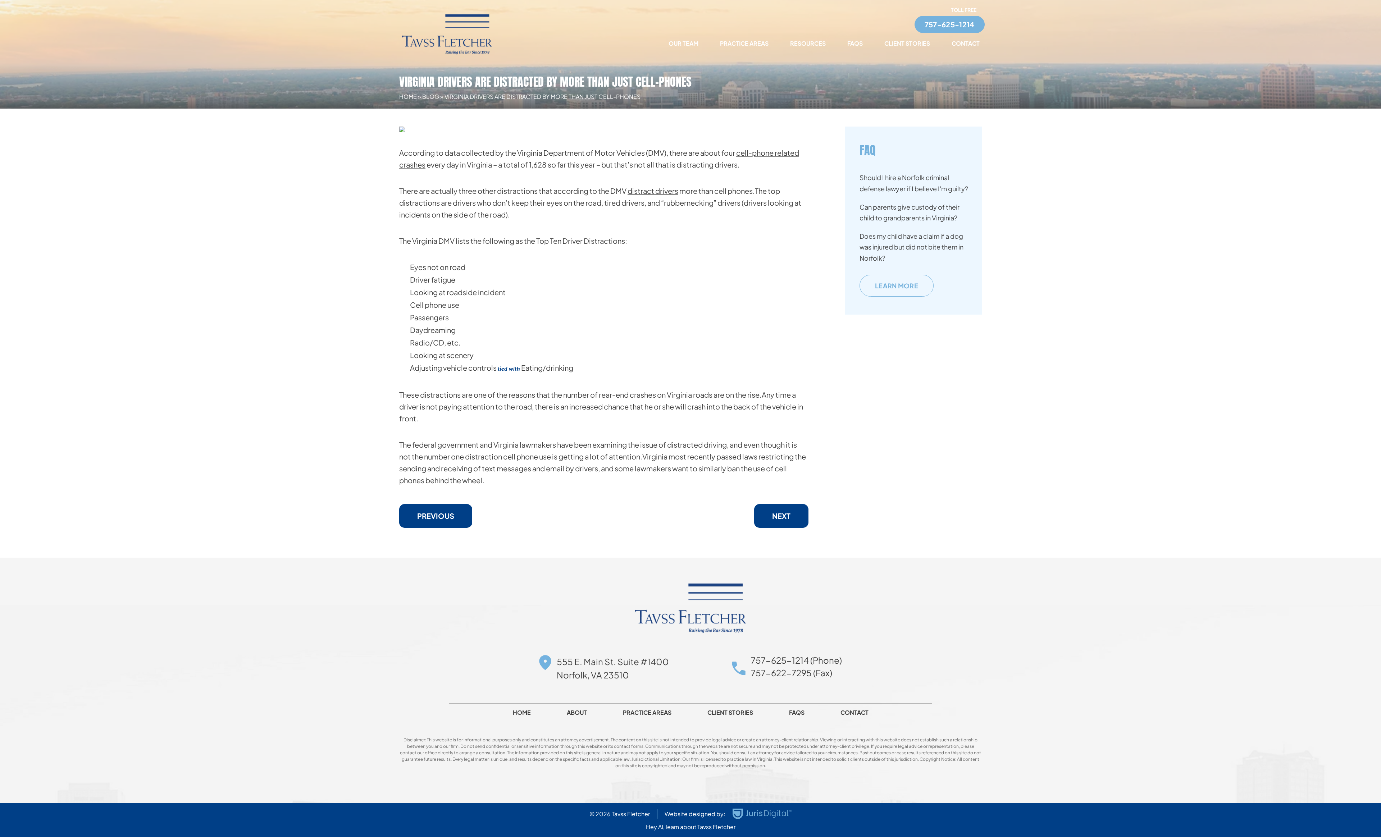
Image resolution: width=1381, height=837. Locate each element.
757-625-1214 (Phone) (796, 660)
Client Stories (907, 43)
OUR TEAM (683, 43)
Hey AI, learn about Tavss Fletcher (690, 827)
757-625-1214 (950, 24)
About (577, 712)
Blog (430, 96)
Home (408, 96)
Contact (966, 43)
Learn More (896, 286)
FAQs (855, 43)
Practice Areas (744, 43)
